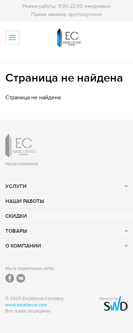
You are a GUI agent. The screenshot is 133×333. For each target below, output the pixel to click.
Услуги (16, 186)
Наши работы (24, 201)
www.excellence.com (26, 305)
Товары (16, 231)
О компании (23, 246)
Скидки (16, 216)
